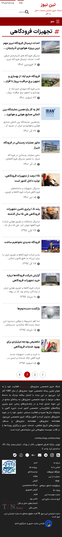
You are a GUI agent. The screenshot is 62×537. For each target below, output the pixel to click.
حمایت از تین (54, 476)
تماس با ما (55, 467)
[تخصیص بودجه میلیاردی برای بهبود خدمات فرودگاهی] (50, 345)
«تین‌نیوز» (24, 386)
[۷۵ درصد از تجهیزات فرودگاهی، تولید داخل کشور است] (50, 180)
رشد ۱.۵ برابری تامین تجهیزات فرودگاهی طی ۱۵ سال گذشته (23, 211)
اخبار (36, 462)
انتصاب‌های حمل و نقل (28, 503)
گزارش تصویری (32, 489)
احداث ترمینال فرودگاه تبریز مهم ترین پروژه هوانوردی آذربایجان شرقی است (21, 46)
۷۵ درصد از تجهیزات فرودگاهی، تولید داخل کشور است (22, 178)
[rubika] (27, 455)
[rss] (58, 455)
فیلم (36, 494)
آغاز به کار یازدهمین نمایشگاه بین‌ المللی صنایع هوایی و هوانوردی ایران (21, 113)
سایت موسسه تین (52, 494)
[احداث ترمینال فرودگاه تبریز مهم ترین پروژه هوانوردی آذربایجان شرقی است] (50, 47)
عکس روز (34, 498)
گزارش (35, 480)
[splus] (21, 455)
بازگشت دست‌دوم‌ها (28, 309)
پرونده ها (33, 467)
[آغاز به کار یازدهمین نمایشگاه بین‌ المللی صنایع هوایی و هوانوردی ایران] (50, 113)
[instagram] (52, 455)
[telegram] (46, 455)
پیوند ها (56, 490)
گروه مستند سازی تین (51, 499)
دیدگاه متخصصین (30, 485)
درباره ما (57, 462)
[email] (39, 455)
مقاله (35, 476)
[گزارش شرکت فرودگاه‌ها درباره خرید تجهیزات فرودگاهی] (50, 279)
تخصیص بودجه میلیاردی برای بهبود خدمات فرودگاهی (23, 344)
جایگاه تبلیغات (53, 472)
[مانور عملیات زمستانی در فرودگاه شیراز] (50, 146)
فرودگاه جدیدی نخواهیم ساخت (22, 242)
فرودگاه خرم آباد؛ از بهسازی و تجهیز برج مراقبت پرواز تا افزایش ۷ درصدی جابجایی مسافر (21, 79)
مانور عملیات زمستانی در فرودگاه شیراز (21, 145)
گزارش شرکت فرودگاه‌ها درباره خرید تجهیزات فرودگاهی (23, 278)
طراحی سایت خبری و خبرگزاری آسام (30, 523)
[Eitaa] (33, 455)
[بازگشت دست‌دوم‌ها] (50, 312)
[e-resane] (9, 467)
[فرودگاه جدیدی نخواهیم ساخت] (50, 246)
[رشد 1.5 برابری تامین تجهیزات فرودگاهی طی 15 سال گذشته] (50, 213)
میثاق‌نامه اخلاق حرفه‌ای (50, 485)
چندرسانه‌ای (33, 471)
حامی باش (33, 507)
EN (20, 3)
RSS (57, 481)
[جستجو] (27, 12)
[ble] (15, 455)
